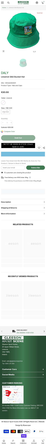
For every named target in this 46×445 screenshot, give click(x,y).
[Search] (8, 2)
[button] (18, 145)
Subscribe (35, 168)
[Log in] (37, 2)
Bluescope (27, 425)
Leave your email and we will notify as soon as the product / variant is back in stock (20, 162)
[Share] (43, 147)
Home (4, 7)
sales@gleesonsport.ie (14, 361)
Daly (5, 73)
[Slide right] (44, 331)
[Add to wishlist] (39, 147)
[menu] (2, 2)
